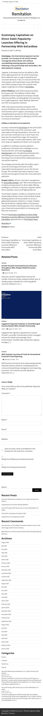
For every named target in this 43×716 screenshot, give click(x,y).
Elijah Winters (6, 531)
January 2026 (5, 566)
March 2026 (5, 559)
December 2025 (6, 570)
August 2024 (5, 625)
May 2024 (4, 635)
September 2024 (6, 621)
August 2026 (5, 542)
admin (3, 329)
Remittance (5, 664)
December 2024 (6, 611)
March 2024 (5, 642)
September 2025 (6, 580)
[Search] (40, 26)
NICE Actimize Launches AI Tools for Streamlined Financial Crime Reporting (21, 355)
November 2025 (6, 573)
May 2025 (4, 594)
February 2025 (6, 604)
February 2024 (6, 645)
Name (4, 420)
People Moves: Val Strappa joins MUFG (13, 517)
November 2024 (6, 614)
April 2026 (4, 556)
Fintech (12, 227)
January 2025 (5, 607)
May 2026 (4, 553)
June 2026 (4, 549)
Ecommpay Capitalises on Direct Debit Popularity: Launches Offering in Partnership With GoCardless (20, 217)
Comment (6, 393)
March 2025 (5, 601)
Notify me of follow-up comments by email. (18, 459)
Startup (4, 667)
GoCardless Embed (11, 183)
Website (5, 439)
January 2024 (5, 649)
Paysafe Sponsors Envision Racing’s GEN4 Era (15, 504)
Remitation (21, 13)
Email (4, 429)
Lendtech (4, 660)
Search (4, 487)
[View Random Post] (36, 26)
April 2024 (4, 638)
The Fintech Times (31, 219)
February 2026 (6, 563)
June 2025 (4, 590)
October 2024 (6, 618)
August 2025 (5, 583)
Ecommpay (23, 127)
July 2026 (4, 546)
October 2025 (6, 577)
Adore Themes (9, 713)
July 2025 (4, 587)
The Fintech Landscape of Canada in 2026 (14, 513)
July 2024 (4, 628)
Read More (6, 223)
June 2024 (4, 631)
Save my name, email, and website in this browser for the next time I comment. (20, 450)
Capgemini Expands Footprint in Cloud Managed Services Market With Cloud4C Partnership (21, 325)
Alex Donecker (6, 525)
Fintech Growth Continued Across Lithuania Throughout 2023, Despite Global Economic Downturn (19, 268)
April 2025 (4, 597)
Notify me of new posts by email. (14, 467)
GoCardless (29, 87)
